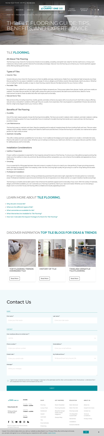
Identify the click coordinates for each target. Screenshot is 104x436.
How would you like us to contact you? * (18, 334)
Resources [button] (19, 10)
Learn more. (52, 433)
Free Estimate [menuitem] (44, 423)
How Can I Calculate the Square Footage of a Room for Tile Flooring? (32, 217)
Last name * (56, 316)
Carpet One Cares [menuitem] (89, 408)
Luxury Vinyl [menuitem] (44, 408)
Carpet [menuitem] (42, 414)
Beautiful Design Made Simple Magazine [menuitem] (60, 412)
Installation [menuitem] (72, 421)
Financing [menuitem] (43, 426)
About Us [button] (30, 10)
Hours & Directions (72, 9)
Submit (52, 388)
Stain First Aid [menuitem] (73, 408)
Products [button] (9, 10)
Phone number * (11, 344)
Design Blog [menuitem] (58, 417)
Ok (86, 432)
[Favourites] (95, 10)
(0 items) (98, 9)
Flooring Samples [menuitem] (60, 408)
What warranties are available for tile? (20, 210)
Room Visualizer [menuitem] (59, 405)
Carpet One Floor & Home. (19, 425)
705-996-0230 (31, 3)
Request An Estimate (84, 9)
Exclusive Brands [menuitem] (74, 424)
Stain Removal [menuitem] (73, 405)
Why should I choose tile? (16, 204)
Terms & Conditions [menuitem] (87, 414)
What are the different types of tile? (20, 207)
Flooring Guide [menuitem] (73, 411)
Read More (14, 278)
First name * (10, 316)
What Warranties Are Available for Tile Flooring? (24, 213)
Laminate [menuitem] (43, 417)
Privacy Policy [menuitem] (88, 418)
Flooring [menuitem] (42, 405)
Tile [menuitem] (41, 420)
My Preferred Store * (59, 354)
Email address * (57, 344)
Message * (10, 364)
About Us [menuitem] (86, 405)
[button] (92, 10)
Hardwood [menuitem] (43, 411)
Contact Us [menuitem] (87, 411)
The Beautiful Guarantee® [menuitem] (73, 414)
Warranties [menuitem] (72, 418)
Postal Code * (10, 354)
